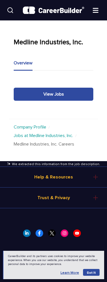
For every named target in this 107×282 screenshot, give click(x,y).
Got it (91, 272)
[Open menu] (95, 9)
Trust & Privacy (53, 198)
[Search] (10, 10)
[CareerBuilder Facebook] (41, 235)
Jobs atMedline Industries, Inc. (43, 135)
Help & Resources (53, 177)
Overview (23, 63)
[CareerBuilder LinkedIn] (28, 235)
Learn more (69, 273)
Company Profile (30, 127)
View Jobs (53, 94)
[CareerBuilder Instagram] (66, 235)
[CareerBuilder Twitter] (53, 235)
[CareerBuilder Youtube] (78, 235)
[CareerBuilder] (53, 10)
